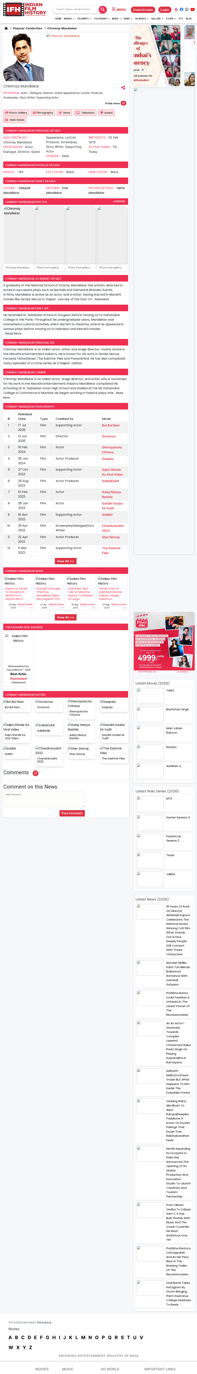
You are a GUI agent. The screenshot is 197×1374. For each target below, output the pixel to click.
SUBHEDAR (110, 481)
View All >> (65, 561)
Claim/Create (143, 9)
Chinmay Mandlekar (62, 28)
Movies (68, 18)
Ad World (140, 18)
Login (165, 9)
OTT (181, 18)
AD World (110, 1369)
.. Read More (101, 299)
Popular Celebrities (27, 28)
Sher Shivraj (110, 537)
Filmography (45, 113)
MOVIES (42, 1369)
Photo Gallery (18, 113)
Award (108, 113)
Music (115, 18)
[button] (119, 9)
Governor (109, 436)
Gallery (156, 18)
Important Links (160, 1369)
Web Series (16, 120)
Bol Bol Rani (110, 425)
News (127, 18)
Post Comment (72, 813)
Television (100, 18)
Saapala (108, 459)
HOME (58, 18)
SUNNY (107, 515)
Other (169, 18)
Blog (189, 18)
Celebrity (83, 18)
